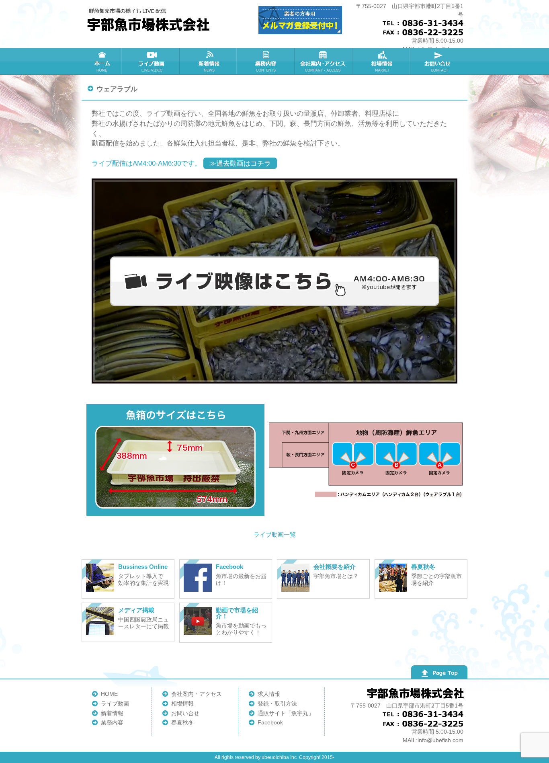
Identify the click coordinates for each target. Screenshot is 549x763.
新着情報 (112, 713)
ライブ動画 (115, 703)
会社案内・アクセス (196, 694)
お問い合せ (185, 713)
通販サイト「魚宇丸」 (286, 713)
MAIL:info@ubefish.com (433, 740)
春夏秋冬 (182, 722)
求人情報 (269, 694)
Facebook (270, 722)
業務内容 (112, 722)
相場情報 (182, 703)
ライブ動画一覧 (275, 534)
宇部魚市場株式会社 (150, 20)
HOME (109, 694)
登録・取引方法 (277, 703)
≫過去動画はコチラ (240, 163)
